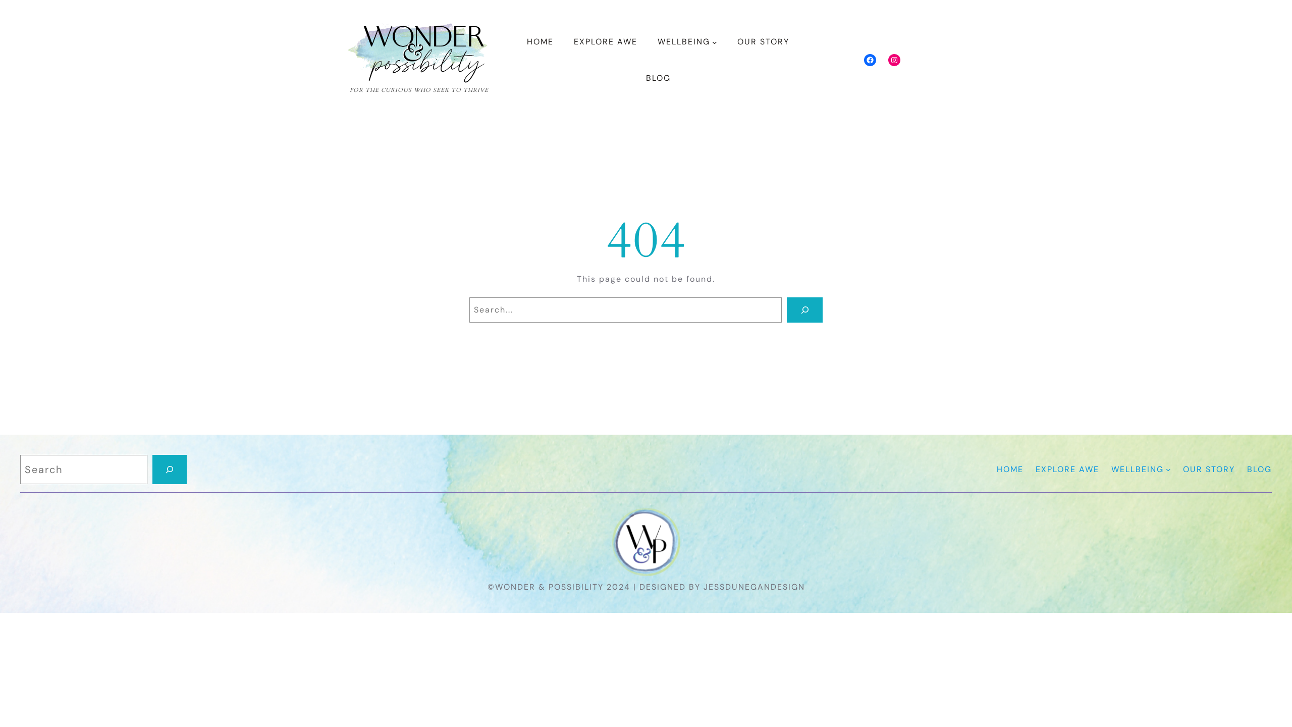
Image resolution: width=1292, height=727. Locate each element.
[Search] (805, 310)
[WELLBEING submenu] (714, 42)
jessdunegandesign (754, 587)
